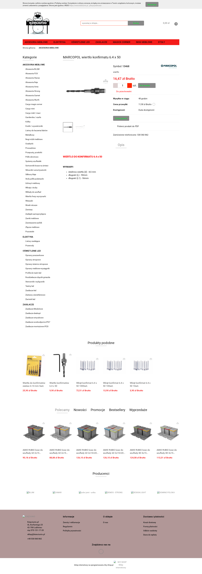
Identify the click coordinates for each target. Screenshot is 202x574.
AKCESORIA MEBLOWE (34, 64)
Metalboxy (29, 135)
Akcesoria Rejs (31, 82)
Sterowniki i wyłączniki (35, 282)
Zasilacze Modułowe (34, 309)
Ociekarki (29, 144)
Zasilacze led (31, 290)
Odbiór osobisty (150, 531)
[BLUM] (36, 492)
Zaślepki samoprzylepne (35, 214)
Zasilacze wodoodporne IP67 (38, 322)
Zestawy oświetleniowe (35, 295)
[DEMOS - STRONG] (114, 492)
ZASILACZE (28, 304)
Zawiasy (29, 209)
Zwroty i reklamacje (71, 522)
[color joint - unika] (88, 492)
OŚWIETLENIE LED (32, 251)
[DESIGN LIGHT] (140, 492)
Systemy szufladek (33, 161)
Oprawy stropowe (33, 260)
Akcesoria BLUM (32, 69)
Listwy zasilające (32, 241)
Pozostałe (29, 231)
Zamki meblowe (32, 218)
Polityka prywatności (72, 531)
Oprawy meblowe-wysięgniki (37, 268)
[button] (68, 516)
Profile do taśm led (33, 273)
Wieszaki (29, 201)
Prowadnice (30, 148)
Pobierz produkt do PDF (128, 126)
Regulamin (67, 526)
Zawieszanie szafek (33, 223)
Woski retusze (31, 205)
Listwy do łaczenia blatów (36, 130)
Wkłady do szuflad (33, 192)
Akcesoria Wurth (32, 100)
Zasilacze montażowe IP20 (37, 326)
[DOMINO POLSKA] (166, 492)
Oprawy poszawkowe (34, 255)
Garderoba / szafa (33, 117)
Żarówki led (30, 299)
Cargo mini (30, 109)
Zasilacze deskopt (33, 313)
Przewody (29, 245)
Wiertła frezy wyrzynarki (35, 196)
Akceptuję (152, 4)
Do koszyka (145, 85)
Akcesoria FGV (31, 73)
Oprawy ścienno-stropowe (36, 264)
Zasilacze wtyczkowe (34, 318)
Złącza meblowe (32, 227)
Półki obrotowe (32, 157)
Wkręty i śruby (31, 187)
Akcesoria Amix (32, 87)
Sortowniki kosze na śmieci (37, 166)
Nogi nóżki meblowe (34, 139)
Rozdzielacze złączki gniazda (37, 277)
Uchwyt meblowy (32, 183)
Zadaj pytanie (121, 118)
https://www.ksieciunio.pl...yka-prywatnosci (85, 5)
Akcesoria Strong (32, 91)
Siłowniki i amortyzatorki (35, 170)
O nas (105, 522)
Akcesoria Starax (32, 78)
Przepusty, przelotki (33, 152)
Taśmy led (29, 286)
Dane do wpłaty (150, 535)
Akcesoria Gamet (32, 95)
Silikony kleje (30, 174)
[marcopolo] (168, 66)
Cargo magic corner (34, 104)
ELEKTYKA (28, 237)
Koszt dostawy (149, 522)
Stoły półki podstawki (34, 179)
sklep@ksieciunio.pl (36, 534)
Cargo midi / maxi (33, 113)
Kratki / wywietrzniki (34, 126)
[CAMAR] (62, 492)
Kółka (27, 122)
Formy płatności (150, 526)
